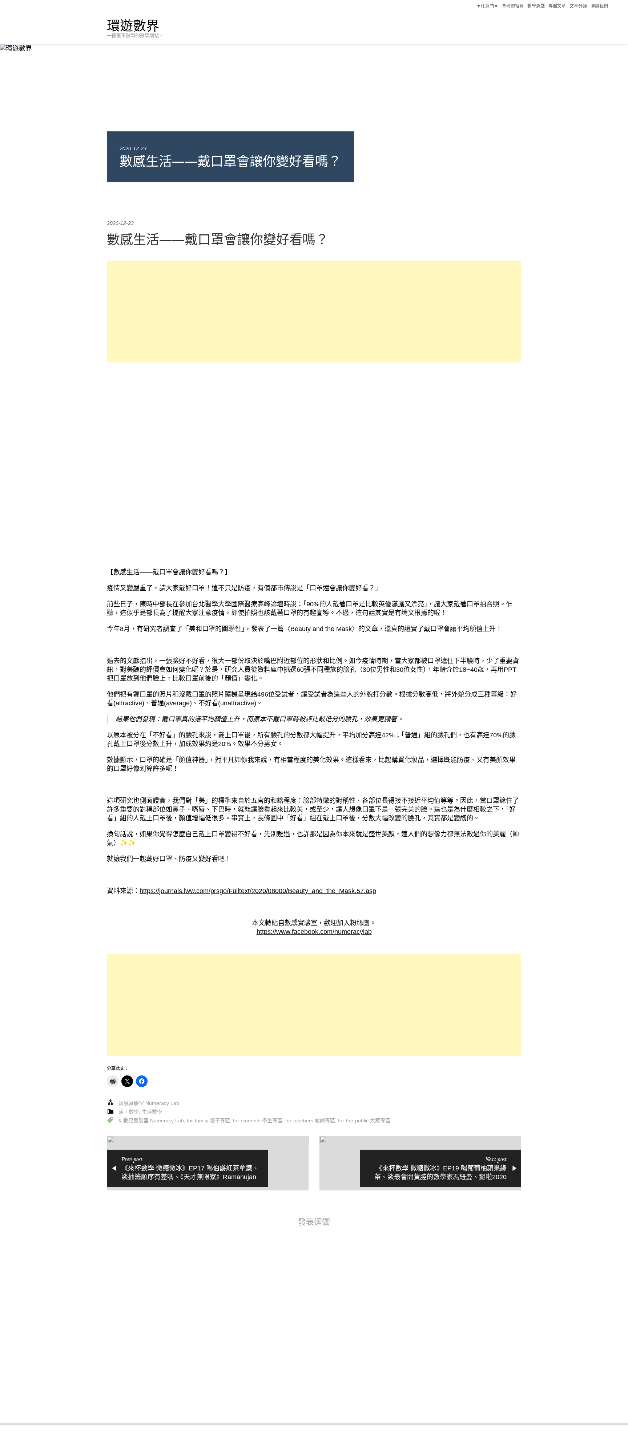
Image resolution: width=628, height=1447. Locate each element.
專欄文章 (557, 6)
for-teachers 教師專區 (310, 1120)
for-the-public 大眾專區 (364, 1120)
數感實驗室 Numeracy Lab (148, 1103)
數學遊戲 (536, 6)
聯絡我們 (599, 6)
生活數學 (152, 1112)
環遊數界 (133, 26)
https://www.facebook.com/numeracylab (314, 931)
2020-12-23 (133, 148)
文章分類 (578, 6)
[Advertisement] (314, 311)
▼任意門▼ (487, 6)
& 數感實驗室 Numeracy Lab (151, 1120)
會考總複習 (513, 6)
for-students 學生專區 (257, 1120)
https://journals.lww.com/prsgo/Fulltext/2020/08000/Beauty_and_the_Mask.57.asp (258, 891)
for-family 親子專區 (208, 1120)
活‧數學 (128, 1112)
